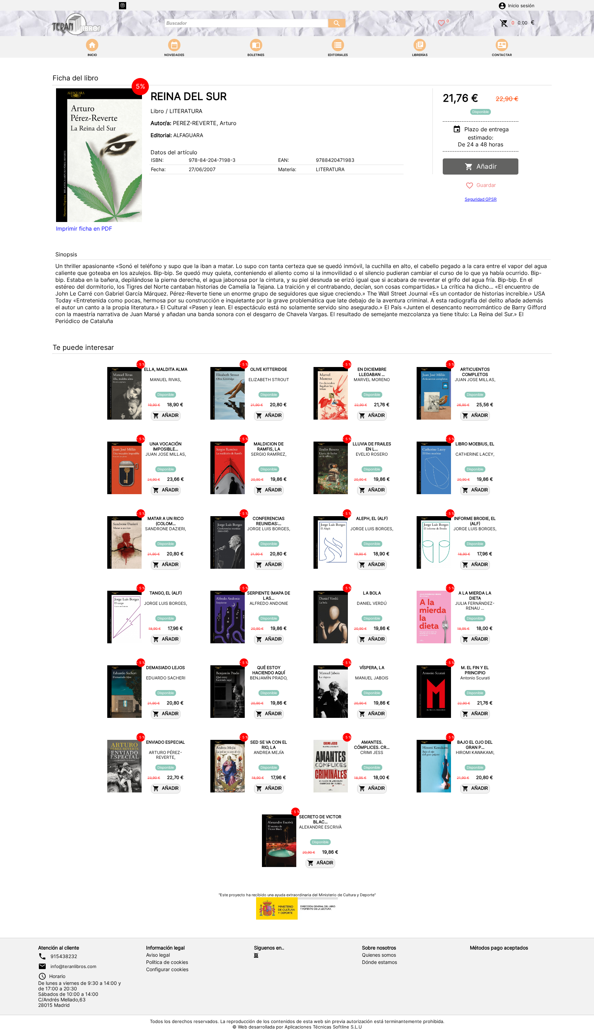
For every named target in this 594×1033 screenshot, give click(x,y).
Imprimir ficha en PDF (84, 228)
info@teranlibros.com (73, 966)
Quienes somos (379, 955)
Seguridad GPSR (481, 199)
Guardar (485, 185)
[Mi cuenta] (502, 5)
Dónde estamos (379, 962)
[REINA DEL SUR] (99, 155)
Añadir (485, 166)
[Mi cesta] (504, 22)
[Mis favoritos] (441, 22)
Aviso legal (158, 955)
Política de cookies (167, 962)
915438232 (64, 956)
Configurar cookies (167, 969)
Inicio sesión (521, 5)
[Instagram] (122, 5)
